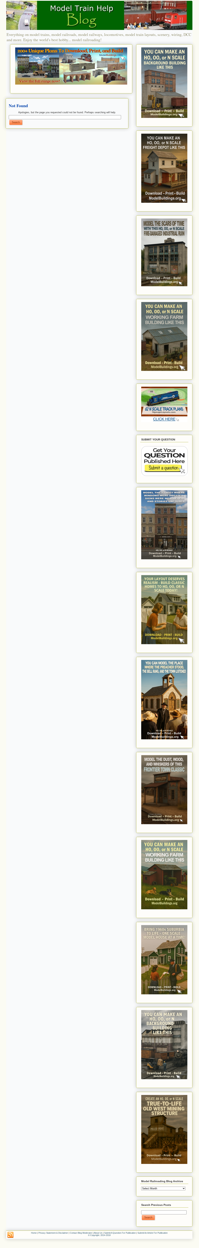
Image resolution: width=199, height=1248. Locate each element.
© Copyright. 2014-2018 (99, 1235)
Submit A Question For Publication (120, 1233)
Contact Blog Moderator (81, 1233)
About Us (98, 1233)
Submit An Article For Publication (153, 1233)
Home (34, 1233)
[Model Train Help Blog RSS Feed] (10, 1235)
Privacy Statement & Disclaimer (53, 1233)
